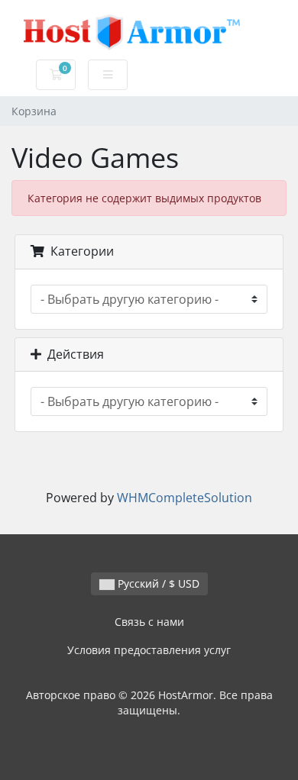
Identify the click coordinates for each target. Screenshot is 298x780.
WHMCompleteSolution (184, 497)
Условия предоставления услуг (149, 650)
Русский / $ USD (157, 583)
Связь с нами (149, 621)
